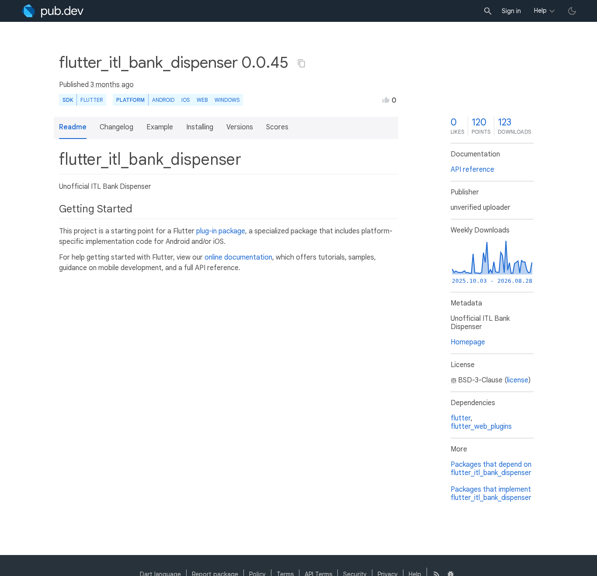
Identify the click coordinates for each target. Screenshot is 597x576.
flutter (461, 418)
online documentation (238, 257)
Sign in (511, 11)
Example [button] (159, 127)
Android (163, 100)
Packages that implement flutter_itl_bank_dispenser (491, 493)
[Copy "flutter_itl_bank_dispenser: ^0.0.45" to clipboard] (301, 63)
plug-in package (220, 231)
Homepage (468, 342)
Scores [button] (277, 127)
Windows (227, 100)
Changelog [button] (116, 127)
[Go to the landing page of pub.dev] (52, 10)
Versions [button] (239, 127)
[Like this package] (386, 99)
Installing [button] (199, 127)
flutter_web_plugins (481, 426)
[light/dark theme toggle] (572, 11)
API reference (472, 169)
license (517, 380)
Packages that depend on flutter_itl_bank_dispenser (491, 468)
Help (540, 10)
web (202, 100)
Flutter (91, 100)
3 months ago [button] (112, 84)
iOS (185, 100)
